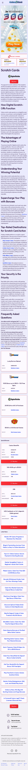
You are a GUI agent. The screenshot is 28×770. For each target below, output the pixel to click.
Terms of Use (20, 764)
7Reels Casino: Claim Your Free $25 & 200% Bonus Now (14, 572)
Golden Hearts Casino (8, 248)
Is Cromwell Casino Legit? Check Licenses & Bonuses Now (14, 699)
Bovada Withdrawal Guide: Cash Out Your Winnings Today (14, 580)
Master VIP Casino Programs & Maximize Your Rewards (14, 538)
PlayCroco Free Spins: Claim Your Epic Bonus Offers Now (14, 597)
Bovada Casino (14, 454)
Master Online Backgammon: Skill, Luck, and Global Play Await (14, 682)
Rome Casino (14, 516)
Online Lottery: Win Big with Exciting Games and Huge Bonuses (14, 691)
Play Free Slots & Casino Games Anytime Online (14, 674)
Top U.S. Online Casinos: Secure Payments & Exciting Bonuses (14, 555)
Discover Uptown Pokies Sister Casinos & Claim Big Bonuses (14, 606)
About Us (25, 764)
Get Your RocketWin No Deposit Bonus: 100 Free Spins (14, 665)
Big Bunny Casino (15, 368)
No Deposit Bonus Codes (4, 764)
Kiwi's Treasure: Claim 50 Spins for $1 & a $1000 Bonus (14, 648)
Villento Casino (14, 474)
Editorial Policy (13, 764)
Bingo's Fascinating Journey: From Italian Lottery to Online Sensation (14, 546)
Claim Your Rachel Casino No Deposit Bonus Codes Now (14, 589)
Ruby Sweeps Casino (8, 240)
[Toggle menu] (2, 2)
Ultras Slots (20, 63)
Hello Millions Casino (8, 255)
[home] (16, 4)
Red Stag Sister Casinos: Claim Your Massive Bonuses (14, 640)
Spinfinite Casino (7, 263)
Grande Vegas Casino (16, 496)
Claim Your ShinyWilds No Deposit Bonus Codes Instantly (14, 657)
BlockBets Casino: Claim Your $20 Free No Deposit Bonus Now (14, 623)
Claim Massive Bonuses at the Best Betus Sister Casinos (14, 631)
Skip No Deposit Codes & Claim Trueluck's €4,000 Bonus (14, 614)
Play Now (14, 81)
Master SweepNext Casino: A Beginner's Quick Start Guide (14, 563)
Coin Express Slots (7, 63)
